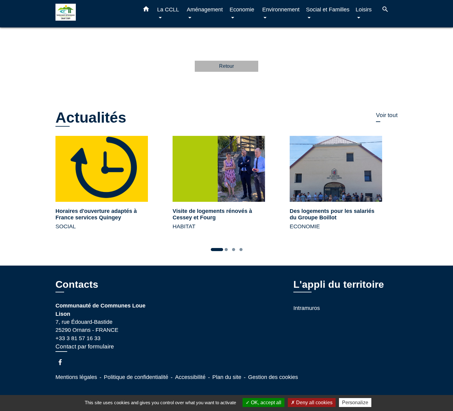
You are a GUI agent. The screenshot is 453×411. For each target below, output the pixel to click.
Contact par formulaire (84, 346)
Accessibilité (190, 377)
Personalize (355, 402)
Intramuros (306, 308)
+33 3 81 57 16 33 (77, 338)
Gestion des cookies (273, 377)
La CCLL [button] (168, 9)
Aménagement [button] (205, 9)
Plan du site (226, 377)
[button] (146, 10)
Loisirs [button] (364, 9)
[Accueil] (94, 13)
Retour (226, 66)
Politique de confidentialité (136, 377)
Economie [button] (242, 9)
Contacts (76, 284)
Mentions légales (76, 377)
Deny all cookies (314, 402)
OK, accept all (265, 402)
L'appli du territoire (338, 284)
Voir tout (387, 115)
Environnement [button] (281, 9)
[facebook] (63, 362)
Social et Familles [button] (327, 9)
